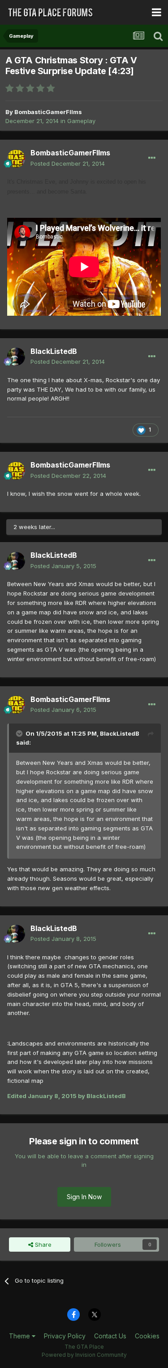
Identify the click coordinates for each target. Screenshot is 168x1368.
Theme (20, 1336)
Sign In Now (84, 1196)
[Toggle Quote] (20, 733)
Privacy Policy (65, 1336)
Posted (67, 163)
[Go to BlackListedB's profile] (16, 357)
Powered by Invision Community (84, 1354)
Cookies (147, 1336)
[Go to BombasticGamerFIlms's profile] (16, 159)
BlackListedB (53, 351)
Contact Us (110, 1336)
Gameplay (81, 120)
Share (42, 1244)
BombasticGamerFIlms (48, 111)
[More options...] (152, 158)
